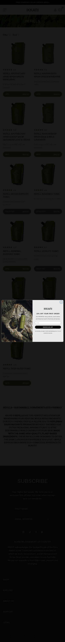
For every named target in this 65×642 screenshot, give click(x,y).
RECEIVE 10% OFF (48, 327)
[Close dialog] (61, 302)
